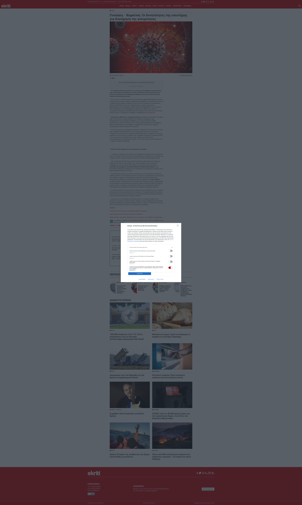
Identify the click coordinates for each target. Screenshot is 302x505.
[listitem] (151, 247)
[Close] (178, 225)
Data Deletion (142, 279)
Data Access (151, 279)
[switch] (170, 251)
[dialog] (151, 252)
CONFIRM (140, 273)
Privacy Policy (160, 279)
